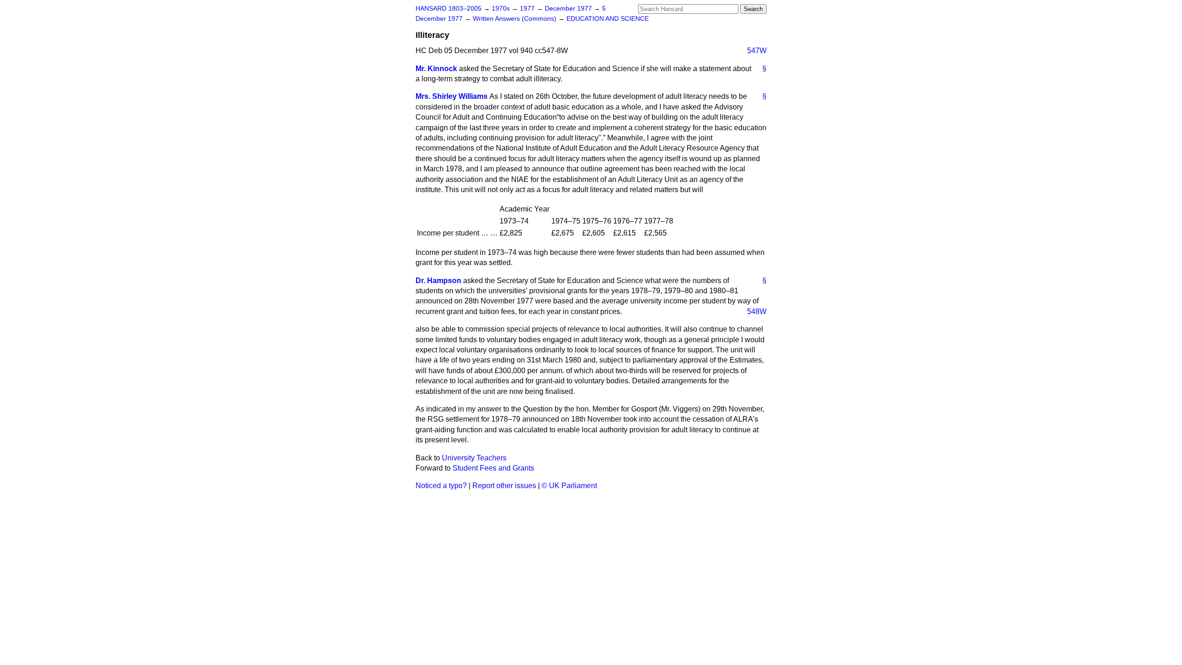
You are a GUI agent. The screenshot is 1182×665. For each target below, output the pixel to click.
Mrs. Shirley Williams (452, 96)
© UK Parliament (569, 486)
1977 (528, 8)
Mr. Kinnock (436, 69)
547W (756, 50)
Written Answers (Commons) (515, 18)
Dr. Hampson (438, 280)
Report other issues (504, 486)
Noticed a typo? (441, 486)
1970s (502, 8)
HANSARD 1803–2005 (449, 8)
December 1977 (569, 8)
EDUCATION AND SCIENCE (608, 18)
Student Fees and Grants (493, 468)
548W (756, 311)
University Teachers (474, 458)
